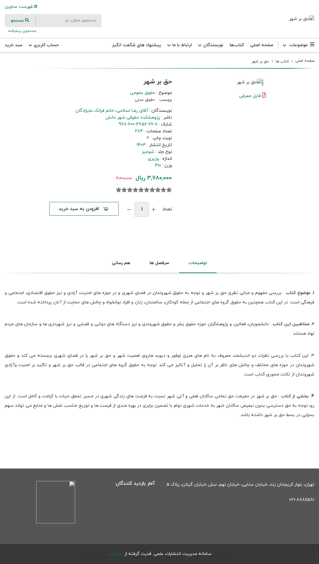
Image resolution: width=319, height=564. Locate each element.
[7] (135, 190)
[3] (158, 190)
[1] (169, 190)
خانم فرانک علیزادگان (94, 111)
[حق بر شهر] (301, 19)
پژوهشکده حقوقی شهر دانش (132, 117)
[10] (118, 190)
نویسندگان (212, 45)
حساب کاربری (45, 45)
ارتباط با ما (181, 45)
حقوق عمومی (142, 93)
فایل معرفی (250, 96)
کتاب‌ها (237, 45)
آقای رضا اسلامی (132, 111)
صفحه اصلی (261, 45)
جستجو (18, 20)
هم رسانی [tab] (121, 263)
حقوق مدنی (145, 100)
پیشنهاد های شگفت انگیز (136, 45)
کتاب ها (282, 61)
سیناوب (115, 554)
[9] (124, 190)
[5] (147, 190)
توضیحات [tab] (197, 263)
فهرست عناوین (19, 7)
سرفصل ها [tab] (159, 263)
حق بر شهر (260, 61)
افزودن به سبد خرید (79, 209)
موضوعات (298, 45)
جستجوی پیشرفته (21, 30)
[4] (152, 190)
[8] (130, 190)
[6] (141, 190)
